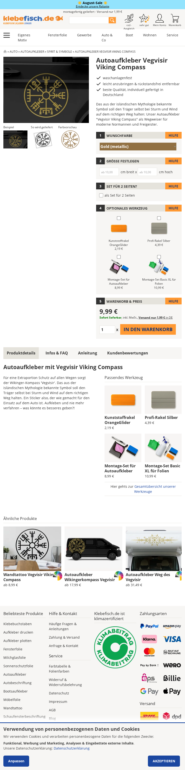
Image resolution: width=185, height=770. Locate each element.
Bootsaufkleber (15, 691)
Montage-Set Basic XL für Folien (162, 468)
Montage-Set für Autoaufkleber (120, 468)
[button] (15, 139)
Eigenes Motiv (24, 37)
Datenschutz (59, 693)
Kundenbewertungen (127, 353)
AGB (52, 710)
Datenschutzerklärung (72, 748)
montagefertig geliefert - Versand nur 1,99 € (92, 12)
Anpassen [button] (16, 761)
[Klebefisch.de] (33, 20)
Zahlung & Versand (64, 637)
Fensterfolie (57, 35)
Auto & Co (107, 37)
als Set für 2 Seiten (120, 195)
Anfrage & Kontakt (63, 645)
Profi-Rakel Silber (161, 417)
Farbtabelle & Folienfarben (60, 669)
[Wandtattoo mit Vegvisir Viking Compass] (32, 548)
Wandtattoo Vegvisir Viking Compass (29, 577)
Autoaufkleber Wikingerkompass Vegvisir (90, 577)
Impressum (58, 701)
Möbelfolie (11, 699)
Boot (129, 35)
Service (172, 35)
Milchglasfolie (14, 657)
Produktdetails (21, 353)
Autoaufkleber (32, 51)
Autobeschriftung (17, 682)
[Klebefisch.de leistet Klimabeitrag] (115, 647)
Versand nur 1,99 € (156, 317)
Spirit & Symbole (59, 51)
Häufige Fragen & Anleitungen (63, 626)
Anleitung (87, 353)
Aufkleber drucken (18, 632)
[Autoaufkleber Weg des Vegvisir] (155, 548)
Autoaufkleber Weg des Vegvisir (148, 577)
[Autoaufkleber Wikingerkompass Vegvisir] (93, 548)
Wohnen (150, 35)
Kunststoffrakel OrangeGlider (120, 420)
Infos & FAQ (57, 353)
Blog (52, 718)
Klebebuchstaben (17, 624)
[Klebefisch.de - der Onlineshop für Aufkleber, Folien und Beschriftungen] (5, 51)
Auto (14, 51)
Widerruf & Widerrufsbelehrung (65, 682)
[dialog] (92, 746)
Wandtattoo (12, 708)
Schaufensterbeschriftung (24, 716)
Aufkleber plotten (17, 640)
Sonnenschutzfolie (18, 666)
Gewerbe (84, 35)
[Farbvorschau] (70, 139)
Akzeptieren (164, 761)
